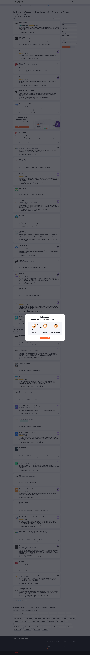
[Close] (63, 315)
